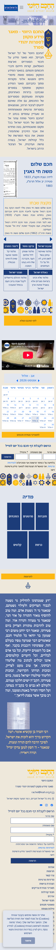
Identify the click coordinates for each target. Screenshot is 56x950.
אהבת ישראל (45, 246)
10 (43, 406)
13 (21, 406)
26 (28, 419)
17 (43, 413)
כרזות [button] (38, 545)
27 (20, 419)
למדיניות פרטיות (46, 847)
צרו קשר (50, 875)
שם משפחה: (36, 452)
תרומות (50, 871)
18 (35, 413)
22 (6, 413)
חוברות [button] (42, 516)
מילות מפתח (48, 908)
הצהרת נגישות (46, 883)
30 (51, 426)
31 (43, 426)
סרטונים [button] (28, 516)
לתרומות (28, 576)
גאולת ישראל (40, 272)
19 (28, 413)
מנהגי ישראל (15, 272)
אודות (51, 867)
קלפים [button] (17, 545)
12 (28, 406)
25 (35, 419)
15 (6, 406)
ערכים (51, 896)
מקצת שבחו (40, 203)
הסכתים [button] (14, 516)
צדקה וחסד (28, 246)
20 (21, 413)
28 (13, 419)
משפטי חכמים (47, 904)
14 (13, 406)
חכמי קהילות (47, 892)
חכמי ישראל (48, 900)
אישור (28, 940)
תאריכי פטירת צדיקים (43, 888)
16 (51, 413)
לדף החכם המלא (28, 320)
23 (51, 419)
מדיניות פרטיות (46, 879)
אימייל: (24, 452)
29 (5, 419)
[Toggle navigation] (21, 7)
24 (43, 419)
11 (36, 406)
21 (13, 413)
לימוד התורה (11, 246)
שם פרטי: (51, 452)
